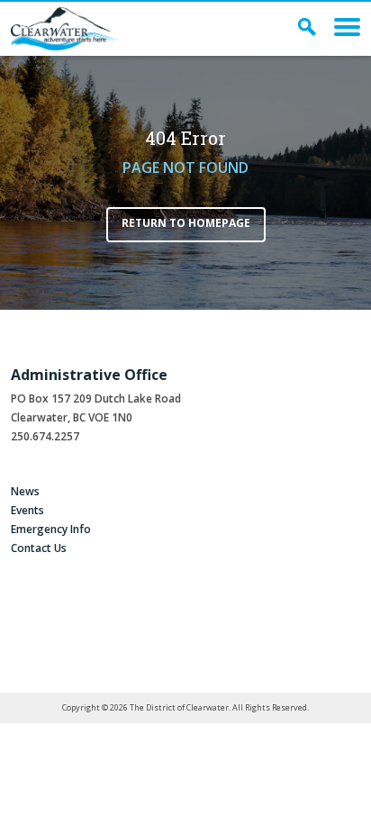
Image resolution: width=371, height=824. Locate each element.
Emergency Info (51, 529)
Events (27, 510)
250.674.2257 (45, 436)
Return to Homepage (186, 223)
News (25, 491)
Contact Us (39, 548)
